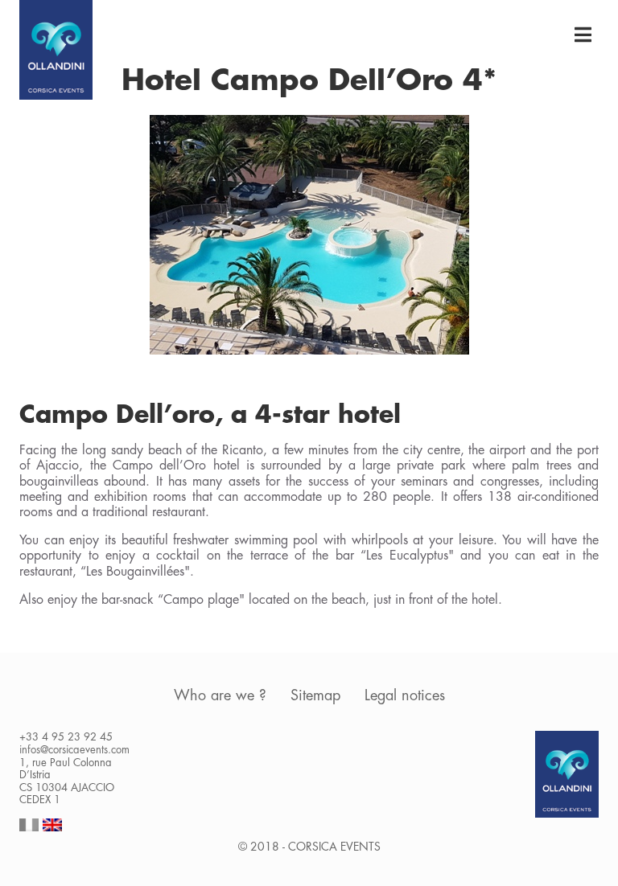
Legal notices (405, 695)
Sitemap (315, 695)
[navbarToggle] (582, 35)
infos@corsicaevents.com (74, 749)
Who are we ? (220, 695)
